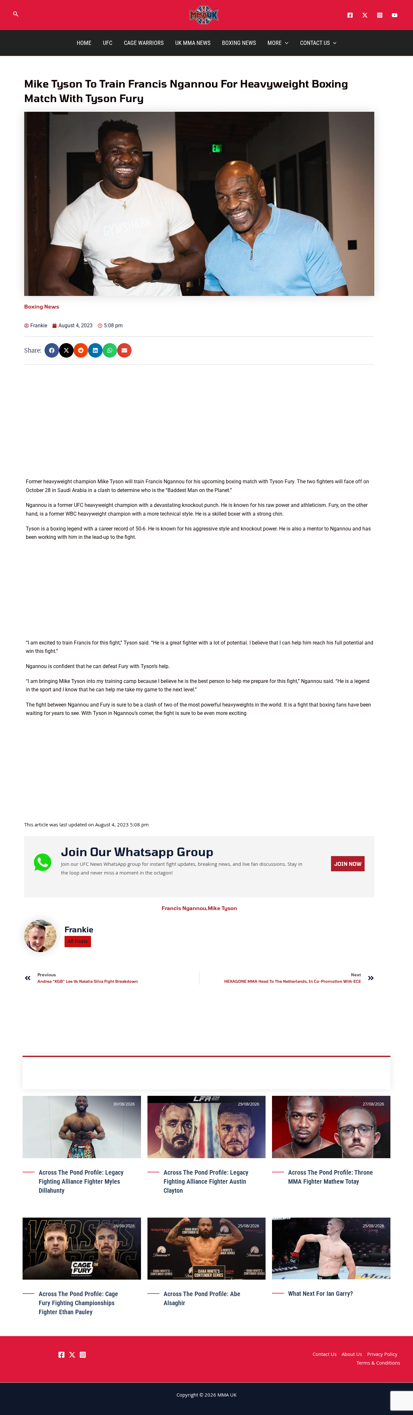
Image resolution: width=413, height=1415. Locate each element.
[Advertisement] (200, 432)
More (274, 42)
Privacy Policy (382, 1355)
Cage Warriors (144, 42)
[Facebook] (350, 15)
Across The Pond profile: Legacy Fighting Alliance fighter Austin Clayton (206, 1181)
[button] (16, 15)
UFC (107, 42)
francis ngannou (185, 908)
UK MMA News (192, 42)
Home (84, 42)
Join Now (347, 864)
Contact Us (315, 42)
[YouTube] (394, 15)
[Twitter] (364, 15)
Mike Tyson (222, 908)
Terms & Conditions (378, 1363)
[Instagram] (379, 15)
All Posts (78, 941)
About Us (352, 1355)
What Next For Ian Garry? (320, 1293)
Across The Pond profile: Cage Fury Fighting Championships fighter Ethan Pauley (78, 1303)
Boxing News (239, 42)
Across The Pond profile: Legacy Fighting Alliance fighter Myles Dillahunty (81, 1181)
